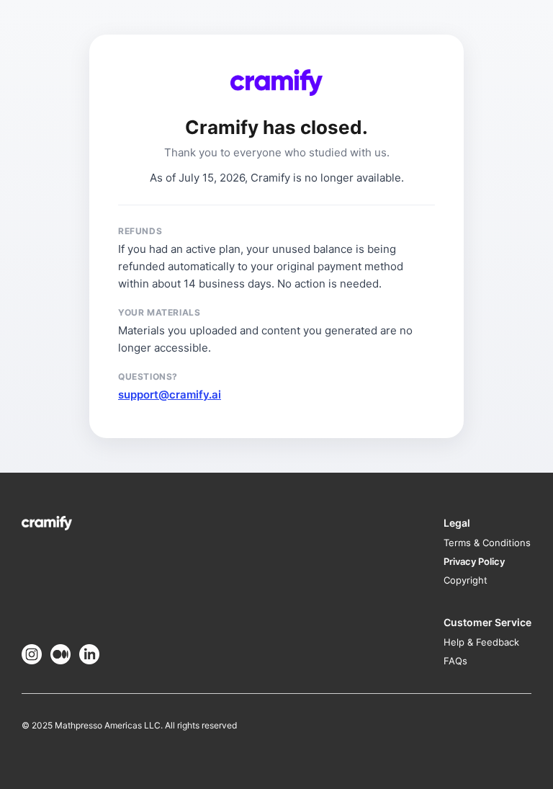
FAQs (455, 661)
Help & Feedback (481, 642)
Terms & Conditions (487, 542)
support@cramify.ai (169, 394)
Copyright (465, 580)
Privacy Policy (474, 561)
